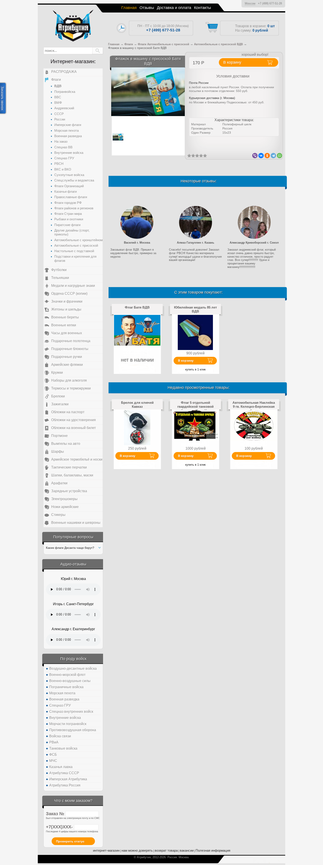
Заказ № (55, 813)
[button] (97, 50)
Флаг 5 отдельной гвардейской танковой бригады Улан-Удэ (195, 407)
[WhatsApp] (279, 155)
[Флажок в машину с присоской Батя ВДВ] (148, 91)
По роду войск (73, 659)
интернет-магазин (106, 850)
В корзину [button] (232, 62)
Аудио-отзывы (73, 564)
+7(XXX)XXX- (60, 826)
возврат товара (166, 850)
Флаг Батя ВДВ (137, 307)
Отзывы (147, 7)
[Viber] (255, 155)
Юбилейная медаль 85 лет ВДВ (195, 309)
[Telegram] (273, 155)
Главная (129, 7)
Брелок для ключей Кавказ (137, 404)
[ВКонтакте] (261, 155)
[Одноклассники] (267, 155)
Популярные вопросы (73, 537)
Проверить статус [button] (70, 841)
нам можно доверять (137, 850)
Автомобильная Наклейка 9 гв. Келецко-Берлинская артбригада (253, 407)
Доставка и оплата (174, 7)
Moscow (250, 3)
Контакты (202, 7)
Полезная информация (213, 850)
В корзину (186, 360)
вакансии (187, 850)
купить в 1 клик (195, 369)
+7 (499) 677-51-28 (270, 3)
